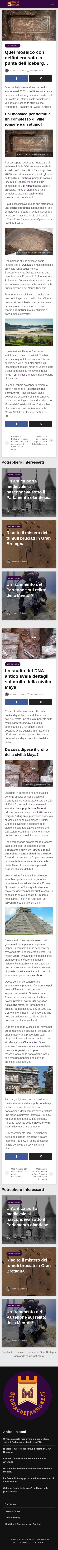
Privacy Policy (12, 1511)
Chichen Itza (30, 1042)
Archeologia (13, 46)
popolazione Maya (32, 808)
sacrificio (37, 975)
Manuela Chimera (17, 70)
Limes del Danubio (24, 374)
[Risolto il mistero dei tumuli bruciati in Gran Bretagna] (29, 544)
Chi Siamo (10, 1504)
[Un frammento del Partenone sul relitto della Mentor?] (29, 595)
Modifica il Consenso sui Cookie (23, 1524)
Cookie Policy (12, 1517)
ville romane (28, 185)
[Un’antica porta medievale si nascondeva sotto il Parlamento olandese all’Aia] (29, 492)
